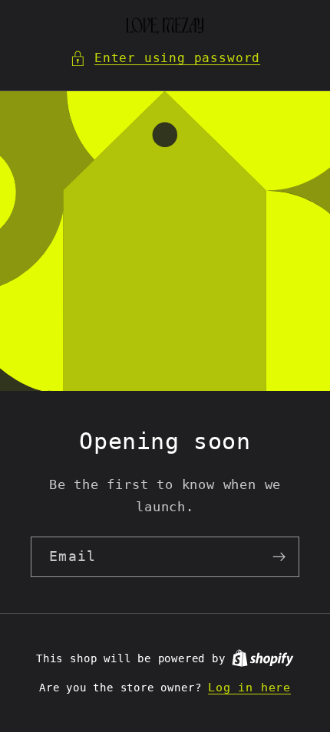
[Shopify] (263, 658)
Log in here (249, 687)
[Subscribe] (279, 557)
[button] (165, 58)
